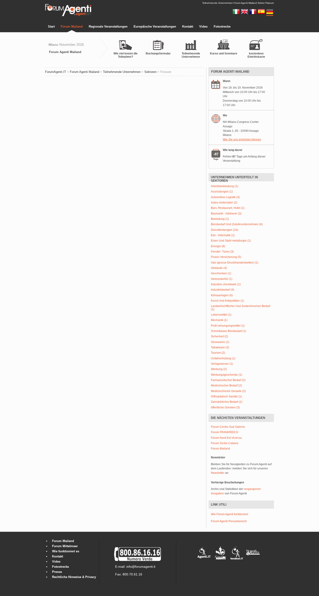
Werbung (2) (219, 369)
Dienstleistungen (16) (224, 230)
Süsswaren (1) (220, 342)
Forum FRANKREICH (224, 432)
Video (203, 26)
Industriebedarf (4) (222, 289)
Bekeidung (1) (220, 219)
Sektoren (150, 72)
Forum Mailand (72, 26)
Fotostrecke (222, 26)
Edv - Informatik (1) (223, 235)
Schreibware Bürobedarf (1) (228, 331)
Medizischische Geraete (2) (228, 391)
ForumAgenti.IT (55, 72)
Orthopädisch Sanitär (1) (226, 396)
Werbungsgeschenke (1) (226, 374)
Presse (57, 572)
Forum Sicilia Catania (224, 443)
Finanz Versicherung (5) (226, 257)
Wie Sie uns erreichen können (242, 139)
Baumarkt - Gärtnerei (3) (226, 213)
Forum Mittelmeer (65, 546)
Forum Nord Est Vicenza (226, 437)
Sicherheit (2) (219, 336)
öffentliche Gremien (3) (225, 407)
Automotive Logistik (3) (225, 197)
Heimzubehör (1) (221, 279)
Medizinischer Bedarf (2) (226, 385)
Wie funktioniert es (65, 551)
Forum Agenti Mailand (65, 52)
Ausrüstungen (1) (222, 191)
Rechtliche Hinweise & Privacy (74, 577)
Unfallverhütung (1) (223, 358)
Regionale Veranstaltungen (108, 26)
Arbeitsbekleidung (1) (224, 186)
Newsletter (217, 473)
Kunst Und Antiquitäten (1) (227, 300)
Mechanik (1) (219, 320)
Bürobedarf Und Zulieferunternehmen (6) (237, 224)
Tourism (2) (218, 352)
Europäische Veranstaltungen (155, 26)
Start (51, 26)
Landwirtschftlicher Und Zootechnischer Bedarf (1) (240, 308)
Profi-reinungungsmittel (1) (228, 325)
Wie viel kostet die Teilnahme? (125, 55)
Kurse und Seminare (223, 53)
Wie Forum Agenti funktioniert (229, 514)
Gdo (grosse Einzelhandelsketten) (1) (234, 262)
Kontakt (187, 26)
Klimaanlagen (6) (222, 295)
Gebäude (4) (219, 268)
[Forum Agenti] (68, 15)
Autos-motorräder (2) (224, 202)
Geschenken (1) (221, 273)
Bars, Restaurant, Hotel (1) (228, 208)
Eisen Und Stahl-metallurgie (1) (231, 240)
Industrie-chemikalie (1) (226, 284)
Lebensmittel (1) (221, 314)
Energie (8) (218, 246)
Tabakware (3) (220, 347)
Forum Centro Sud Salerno (228, 426)
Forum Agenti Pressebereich (229, 521)
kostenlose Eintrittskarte (256, 55)
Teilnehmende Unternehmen (191, 55)
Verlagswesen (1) (222, 363)
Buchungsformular (158, 53)
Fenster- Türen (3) (222, 251)
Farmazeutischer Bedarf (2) (228, 380)
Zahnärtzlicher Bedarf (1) (226, 401)
